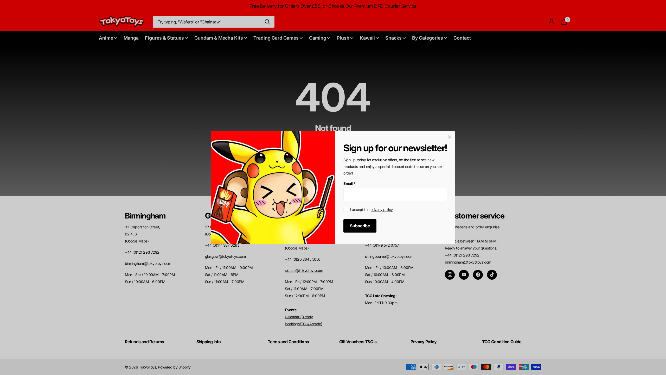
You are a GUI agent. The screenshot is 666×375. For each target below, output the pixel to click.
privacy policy (381, 209)
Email (349, 183)
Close (449, 137)
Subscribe (360, 225)
